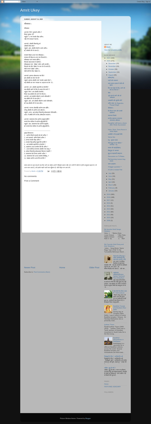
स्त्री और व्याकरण (113, 80)
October (111, 69)
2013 (109, 209)
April (110, 182)
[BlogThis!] (54, 171)
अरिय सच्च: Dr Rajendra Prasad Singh (115, 104)
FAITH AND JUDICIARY (112, 387)
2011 (108, 215)
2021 (109, 58)
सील (109, 93)
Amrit (108, 47)
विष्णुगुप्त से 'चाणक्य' (113, 150)
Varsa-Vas (111, 137)
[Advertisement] (61, 249)
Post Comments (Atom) (42, 272)
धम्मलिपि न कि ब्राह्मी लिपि (115, 134)
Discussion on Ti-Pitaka (116, 156)
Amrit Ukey (30, 10)
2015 (109, 203)
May (110, 179)
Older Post (94, 267)
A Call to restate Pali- (115, 170)
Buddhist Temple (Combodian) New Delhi (119, 307)
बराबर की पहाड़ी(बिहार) (114, 147)
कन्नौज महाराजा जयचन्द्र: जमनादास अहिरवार (115, 119)
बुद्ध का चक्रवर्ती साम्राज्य (115, 153)
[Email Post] (48, 171)
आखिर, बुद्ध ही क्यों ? (110, 368)
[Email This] (52, 171)
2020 (109, 61)
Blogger (88, 418)
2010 (109, 217)
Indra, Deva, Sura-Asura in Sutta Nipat (117, 130)
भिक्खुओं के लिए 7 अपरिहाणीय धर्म (113, 356)
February (111, 188)
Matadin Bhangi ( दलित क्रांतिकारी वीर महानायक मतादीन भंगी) (119, 257)
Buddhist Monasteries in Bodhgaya (118, 339)
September (112, 72)
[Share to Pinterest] (60, 171)
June (110, 176)
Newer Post (29, 267)
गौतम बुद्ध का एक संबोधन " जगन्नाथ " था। (115, 144)
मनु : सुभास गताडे (113, 140)
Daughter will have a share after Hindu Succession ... (117, 124)
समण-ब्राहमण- (112, 164)
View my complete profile (113, 50)
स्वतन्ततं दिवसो (112, 115)
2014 (109, 206)
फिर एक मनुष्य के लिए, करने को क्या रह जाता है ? (116, 89)
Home (62, 267)
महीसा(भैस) (111, 77)
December (112, 63)
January (111, 191)
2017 (109, 200)
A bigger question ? (114, 167)
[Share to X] (56, 171)
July (110, 173)
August (111, 75)
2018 (109, 197)
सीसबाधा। (111, 108)
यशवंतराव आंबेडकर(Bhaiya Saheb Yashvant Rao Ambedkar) (119, 275)
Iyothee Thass (109, 324)
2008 (109, 220)
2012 (109, 212)
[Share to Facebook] (58, 171)
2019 (109, 194)
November (112, 66)
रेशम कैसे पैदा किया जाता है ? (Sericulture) (120, 292)
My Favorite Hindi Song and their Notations (114, 245)
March (110, 185)
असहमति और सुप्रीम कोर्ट (115, 100)
